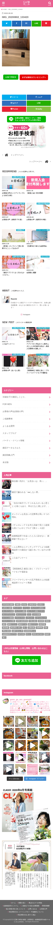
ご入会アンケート (20, 558)
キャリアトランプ (9, 614)
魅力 (4, 637)
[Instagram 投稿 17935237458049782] (8, 757)
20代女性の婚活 (8, 604)
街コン (28, 634)
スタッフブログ (9, 433)
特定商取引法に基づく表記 (26, 915)
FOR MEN (7, 404)
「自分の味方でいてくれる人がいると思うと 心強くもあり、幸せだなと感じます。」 (31, 504)
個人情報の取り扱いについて (15, 909)
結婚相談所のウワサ (9, 634)
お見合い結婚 (7, 608)
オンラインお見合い (38, 608)
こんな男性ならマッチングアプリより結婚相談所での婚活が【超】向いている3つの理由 (31, 550)
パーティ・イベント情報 (13, 440)
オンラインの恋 (8, 611)
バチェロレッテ (41, 618)
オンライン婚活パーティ (36, 611)
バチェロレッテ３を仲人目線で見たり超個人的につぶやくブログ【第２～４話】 (30, 526)
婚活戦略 (6, 627)
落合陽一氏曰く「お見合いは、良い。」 (29, 481)
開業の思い (22, 903)
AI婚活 (18, 604)
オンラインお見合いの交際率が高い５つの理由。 (30, 515)
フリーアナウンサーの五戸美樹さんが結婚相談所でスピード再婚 (30, 581)
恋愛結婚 (31, 627)
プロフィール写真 (9, 621)
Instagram (26, 314)
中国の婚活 (33, 621)
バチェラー (30, 618)
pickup (24, 604)
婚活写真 (42, 624)
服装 (45, 627)
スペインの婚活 (8, 618)
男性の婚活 (6, 631)
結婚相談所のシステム (11, 906)
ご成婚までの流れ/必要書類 (30, 906)
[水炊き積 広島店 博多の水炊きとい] (44, 745)
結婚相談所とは (30, 631)
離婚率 (47, 634)
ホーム (13, 903)
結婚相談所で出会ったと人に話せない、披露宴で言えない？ (30, 537)
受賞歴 (41, 621)
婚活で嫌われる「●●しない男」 (26, 492)
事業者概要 (46, 906)
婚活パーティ (32, 624)
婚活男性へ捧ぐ (16, 627)
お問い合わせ (32, 909)
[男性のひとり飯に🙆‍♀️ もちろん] (20, 745)
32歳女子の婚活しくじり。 (14, 397)
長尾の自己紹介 (38, 634)
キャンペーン (21, 614)
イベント (26, 608)
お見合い (41, 604)
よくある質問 (8, 426)
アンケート (17, 608)
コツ (29, 614)
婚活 (4, 624)
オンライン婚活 (20, 611)
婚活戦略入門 (8, 455)
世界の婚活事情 (22, 621)
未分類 (6, 462)
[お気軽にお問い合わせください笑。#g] (44, 757)
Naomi (14, 299)
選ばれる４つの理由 (35, 903)
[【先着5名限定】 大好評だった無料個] (32, 769)
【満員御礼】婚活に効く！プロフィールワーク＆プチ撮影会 (30, 570)
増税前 (47, 621)
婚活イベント (12, 624)
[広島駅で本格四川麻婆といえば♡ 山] (8, 733)
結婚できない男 (17, 631)
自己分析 (21, 634)
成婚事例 (39, 627)
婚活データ (22, 624)
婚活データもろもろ (11, 448)
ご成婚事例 (7, 419)
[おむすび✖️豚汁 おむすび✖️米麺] (32, 745)
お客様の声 (32, 604)
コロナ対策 (36, 614)
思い (24, 627)
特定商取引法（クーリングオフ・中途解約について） (26, 912)
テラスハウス (19, 618)
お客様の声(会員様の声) (13, 411)
